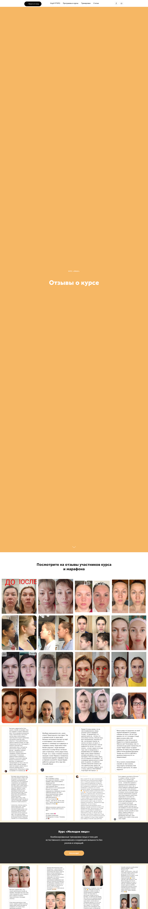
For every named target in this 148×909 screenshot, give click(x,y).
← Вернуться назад (33, 4)
